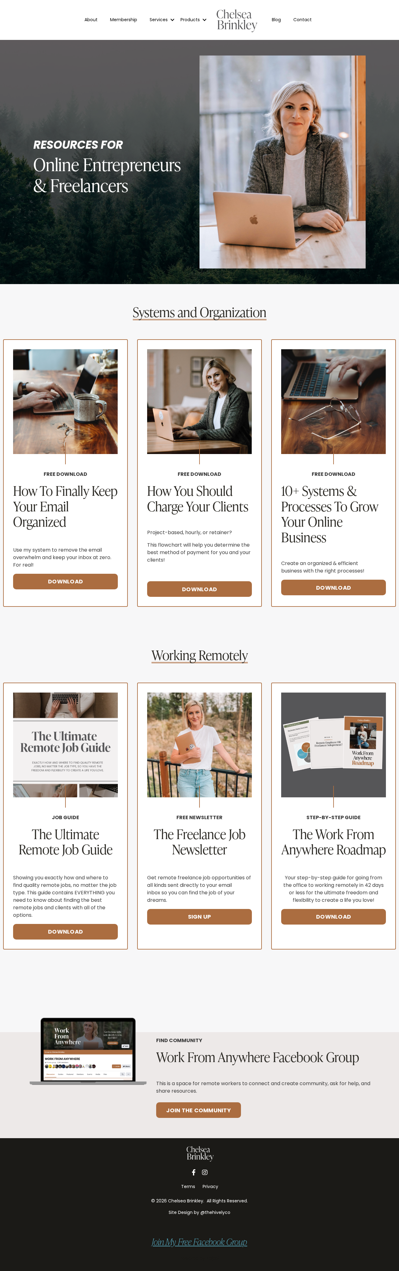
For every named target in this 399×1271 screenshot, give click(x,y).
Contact (302, 20)
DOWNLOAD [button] (65, 581)
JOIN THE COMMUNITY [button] (198, 1110)
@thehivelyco (215, 1212)
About (91, 20)
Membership (123, 20)
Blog (276, 20)
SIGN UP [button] (199, 917)
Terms (188, 1186)
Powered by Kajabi (199, 1258)
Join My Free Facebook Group (199, 1242)
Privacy (210, 1186)
